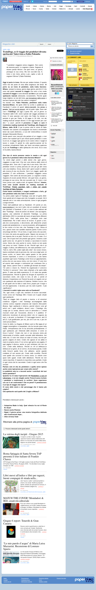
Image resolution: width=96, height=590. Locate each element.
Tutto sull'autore (73, 85)
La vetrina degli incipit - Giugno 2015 (23, 434)
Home (5, 1)
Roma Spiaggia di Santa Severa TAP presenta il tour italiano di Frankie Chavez (22, 456)
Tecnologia (68, 6)
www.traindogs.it (8, 207)
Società (28, 6)
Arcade (71, 91)
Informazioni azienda (26, 581)
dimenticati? (87, 1)
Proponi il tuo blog (74, 53)
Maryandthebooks (22, 56)
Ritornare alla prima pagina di (18, 422)
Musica (49, 6)
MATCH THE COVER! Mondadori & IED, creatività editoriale (23, 499)
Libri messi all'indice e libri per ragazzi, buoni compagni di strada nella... (24, 476)
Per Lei (28, 9)
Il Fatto (53, 144)
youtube (53, 140)
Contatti (6, 580)
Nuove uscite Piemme (12, 410)
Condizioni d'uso (25, 580)
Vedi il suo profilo (57, 88)
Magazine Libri (9, 44)
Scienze (54, 9)
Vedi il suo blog (57, 91)
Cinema (42, 6)
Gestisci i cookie (43, 581)
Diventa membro (85, 85)
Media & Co (62, 9)
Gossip (90, 6)
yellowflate (85, 64)
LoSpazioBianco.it (87, 77)
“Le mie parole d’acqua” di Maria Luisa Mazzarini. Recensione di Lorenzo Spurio (24, 546)
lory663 (85, 69)
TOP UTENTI (82, 61)
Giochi (41, 44)
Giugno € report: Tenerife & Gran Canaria (21, 522)
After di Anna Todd (11, 417)
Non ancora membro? (76, 51)
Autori (49, 44)
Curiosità (82, 6)
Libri (52, 155)
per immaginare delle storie (35, 98)
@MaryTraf (29, 56)
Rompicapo (90, 91)
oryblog (85, 73)
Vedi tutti (55, 125)
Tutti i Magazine (87, 9)
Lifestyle (71, 9)
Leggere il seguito (41, 442)
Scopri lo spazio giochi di (76, 119)
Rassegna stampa (43, 578)
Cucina (41, 9)
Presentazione (25, 578)
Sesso (34, 9)
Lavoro (78, 9)
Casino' (80, 91)
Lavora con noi (7, 581)
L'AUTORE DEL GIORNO (71, 61)
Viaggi (52, 158)
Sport (75, 6)
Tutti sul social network (17, 109)
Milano (53, 137)
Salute (47, 9)
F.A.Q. (40, 580)
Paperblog (12, 7)
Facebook (53, 133)
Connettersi (80, 1)
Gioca (84, 98)
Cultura (35, 6)
